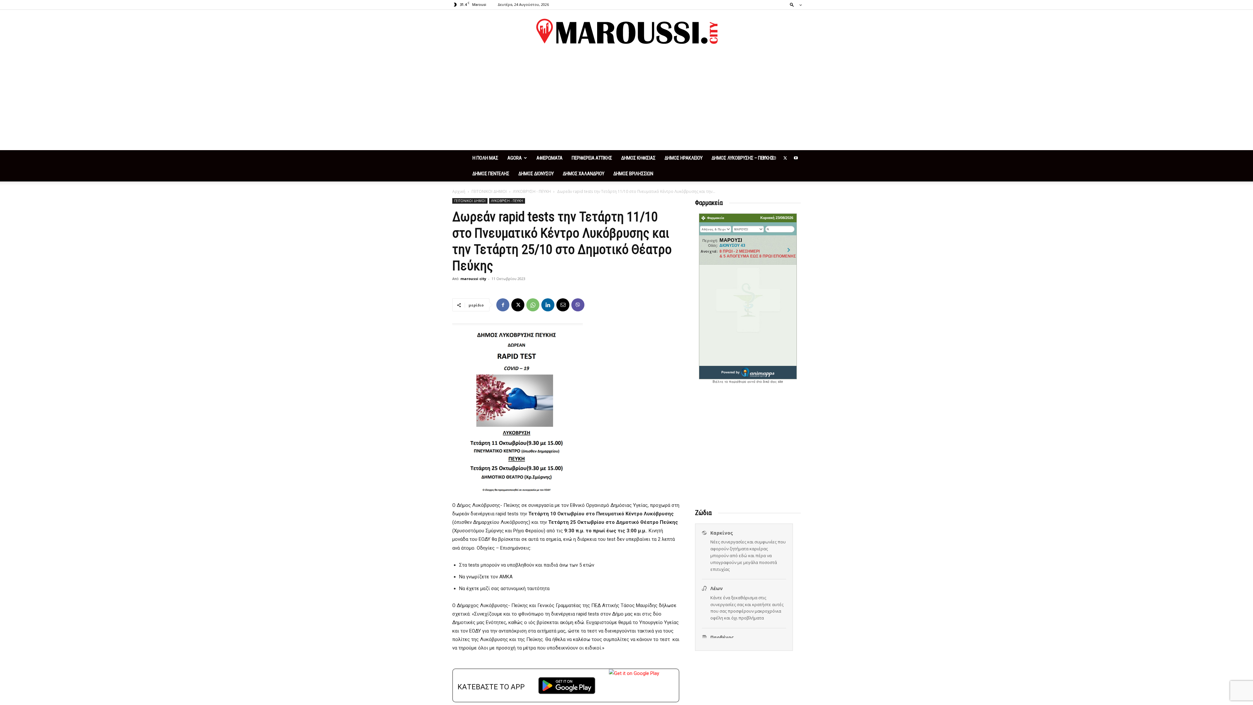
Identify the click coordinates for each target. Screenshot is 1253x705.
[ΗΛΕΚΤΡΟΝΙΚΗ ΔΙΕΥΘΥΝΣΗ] (562, 304)
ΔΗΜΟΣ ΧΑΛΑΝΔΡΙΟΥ (583, 174)
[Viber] (577, 304)
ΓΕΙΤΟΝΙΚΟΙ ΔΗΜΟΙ (489, 191)
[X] (785, 158)
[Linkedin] (547, 304)
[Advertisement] (626, 101)
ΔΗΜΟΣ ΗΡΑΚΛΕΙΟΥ (684, 158)
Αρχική (458, 191)
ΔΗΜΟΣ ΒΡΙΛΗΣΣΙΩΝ (633, 174)
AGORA (514, 158)
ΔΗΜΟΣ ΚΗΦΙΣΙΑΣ (638, 158)
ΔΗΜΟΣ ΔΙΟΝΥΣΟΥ (536, 174)
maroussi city (473, 278)
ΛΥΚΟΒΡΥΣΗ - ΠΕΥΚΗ (532, 191)
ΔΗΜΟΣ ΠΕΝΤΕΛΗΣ (490, 174)
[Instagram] (774, 158)
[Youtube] (796, 158)
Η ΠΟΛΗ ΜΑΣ (485, 158)
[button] (794, 4)
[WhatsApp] (532, 304)
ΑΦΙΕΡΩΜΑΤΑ (549, 158)
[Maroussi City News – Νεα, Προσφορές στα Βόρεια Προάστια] (626, 31)
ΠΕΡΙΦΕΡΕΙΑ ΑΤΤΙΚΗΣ (592, 158)
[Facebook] (763, 158)
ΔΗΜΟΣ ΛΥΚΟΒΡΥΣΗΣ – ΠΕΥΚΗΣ (743, 158)
